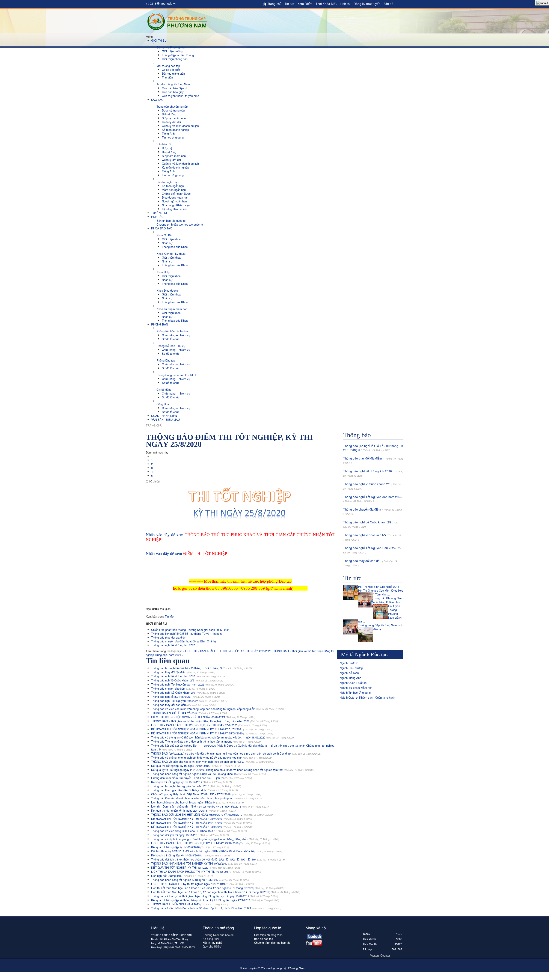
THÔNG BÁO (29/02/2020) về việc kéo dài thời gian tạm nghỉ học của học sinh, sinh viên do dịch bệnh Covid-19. (236, 753)
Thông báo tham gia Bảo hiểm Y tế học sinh (194, 790)
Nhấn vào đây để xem (186, 553)
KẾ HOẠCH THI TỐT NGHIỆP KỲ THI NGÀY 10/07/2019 (201, 819)
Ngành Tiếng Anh (350, 678)
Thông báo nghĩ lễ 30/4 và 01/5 (185, 697)
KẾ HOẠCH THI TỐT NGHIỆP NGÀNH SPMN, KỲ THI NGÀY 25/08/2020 (212, 733)
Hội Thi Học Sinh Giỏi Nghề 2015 (378, 587)
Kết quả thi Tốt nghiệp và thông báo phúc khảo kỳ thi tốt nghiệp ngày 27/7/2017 (215, 900)
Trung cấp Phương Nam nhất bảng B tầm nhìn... (388, 600)
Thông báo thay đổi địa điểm (168, 637)
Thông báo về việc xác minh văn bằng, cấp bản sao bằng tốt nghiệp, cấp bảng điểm (217, 709)
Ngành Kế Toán (349, 673)
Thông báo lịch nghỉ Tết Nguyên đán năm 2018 (196, 786)
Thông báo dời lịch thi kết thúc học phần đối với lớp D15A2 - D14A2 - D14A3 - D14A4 (218, 859)
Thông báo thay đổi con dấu (183, 705)
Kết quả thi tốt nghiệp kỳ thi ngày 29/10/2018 (194, 810)
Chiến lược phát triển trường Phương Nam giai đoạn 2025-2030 (190, 630)
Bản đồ (388, 4)
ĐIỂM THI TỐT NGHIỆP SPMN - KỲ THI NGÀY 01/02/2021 (203, 717)
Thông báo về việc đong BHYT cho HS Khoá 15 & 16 (199, 831)
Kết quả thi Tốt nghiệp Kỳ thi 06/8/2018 (190, 847)
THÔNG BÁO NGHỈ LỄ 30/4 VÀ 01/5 (189, 713)
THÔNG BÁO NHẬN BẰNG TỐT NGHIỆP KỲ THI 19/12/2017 (204, 863)
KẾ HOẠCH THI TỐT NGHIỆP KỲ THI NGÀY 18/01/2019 (202, 827)
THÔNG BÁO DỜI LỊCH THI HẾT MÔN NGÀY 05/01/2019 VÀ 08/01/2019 (212, 814)
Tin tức (289, 4)
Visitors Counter (380, 955)
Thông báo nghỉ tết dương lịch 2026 (173, 645)
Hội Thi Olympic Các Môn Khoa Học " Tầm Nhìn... (380, 592)
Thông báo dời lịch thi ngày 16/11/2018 (190, 835)
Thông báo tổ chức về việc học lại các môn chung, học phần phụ (206, 798)
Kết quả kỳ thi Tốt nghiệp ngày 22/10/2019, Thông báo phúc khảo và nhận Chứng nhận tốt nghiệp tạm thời (232, 770)
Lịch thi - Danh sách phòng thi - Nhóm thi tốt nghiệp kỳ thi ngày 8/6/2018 (210, 806)
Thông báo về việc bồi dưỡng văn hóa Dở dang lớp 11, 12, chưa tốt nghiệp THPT (216, 908)
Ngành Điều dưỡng (351, 668)
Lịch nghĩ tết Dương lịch (182, 876)
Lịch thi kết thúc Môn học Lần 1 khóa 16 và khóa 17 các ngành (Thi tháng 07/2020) (217, 888)
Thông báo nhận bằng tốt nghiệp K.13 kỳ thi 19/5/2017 (200, 880)
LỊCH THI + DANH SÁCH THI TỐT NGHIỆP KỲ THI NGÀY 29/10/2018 (210, 843)
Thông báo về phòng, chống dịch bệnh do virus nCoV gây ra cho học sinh (211, 757)
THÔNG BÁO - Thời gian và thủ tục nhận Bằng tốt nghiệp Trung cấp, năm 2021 (215, 721)
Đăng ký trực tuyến (367, 4)
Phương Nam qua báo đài (218, 935)
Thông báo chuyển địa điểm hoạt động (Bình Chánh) (183, 641)
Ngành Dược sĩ (349, 663)
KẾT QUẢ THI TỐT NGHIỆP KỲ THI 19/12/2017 (196, 867)
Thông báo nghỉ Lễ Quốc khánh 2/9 (188, 692)
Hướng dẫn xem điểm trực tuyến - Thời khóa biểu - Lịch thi (201, 778)
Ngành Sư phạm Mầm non (356, 688)
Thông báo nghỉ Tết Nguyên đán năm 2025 (192, 684)
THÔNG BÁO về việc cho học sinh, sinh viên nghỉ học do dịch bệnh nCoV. (212, 762)
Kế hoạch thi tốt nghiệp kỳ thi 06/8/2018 (190, 855)
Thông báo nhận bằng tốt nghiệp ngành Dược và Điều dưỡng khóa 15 (209, 774)
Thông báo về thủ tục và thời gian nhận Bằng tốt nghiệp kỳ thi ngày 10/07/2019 (214, 896)
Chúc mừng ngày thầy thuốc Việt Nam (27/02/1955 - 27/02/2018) (206, 794)
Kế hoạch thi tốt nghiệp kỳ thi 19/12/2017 (191, 782)
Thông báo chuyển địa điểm (183, 688)
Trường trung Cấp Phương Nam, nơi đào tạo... (380, 627)
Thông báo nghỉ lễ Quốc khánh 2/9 (187, 680)
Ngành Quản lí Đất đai (353, 683)
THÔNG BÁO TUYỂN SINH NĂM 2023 (189, 904)
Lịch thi (345, 4)
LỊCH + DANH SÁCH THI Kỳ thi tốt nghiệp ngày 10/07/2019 (202, 884)
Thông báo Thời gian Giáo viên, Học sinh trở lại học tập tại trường (206, 741)
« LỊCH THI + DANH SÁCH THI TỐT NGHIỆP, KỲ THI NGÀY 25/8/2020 (227, 651)
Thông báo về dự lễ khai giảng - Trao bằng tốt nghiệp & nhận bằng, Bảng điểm (215, 839)
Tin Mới (169, 616)
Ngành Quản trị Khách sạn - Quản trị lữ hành (367, 697)
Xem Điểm (304, 4)
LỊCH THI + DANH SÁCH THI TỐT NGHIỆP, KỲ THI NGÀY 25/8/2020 (209, 725)
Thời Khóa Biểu (326, 4)
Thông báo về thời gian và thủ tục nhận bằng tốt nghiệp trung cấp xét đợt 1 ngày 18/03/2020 (222, 737)
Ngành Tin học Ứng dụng (355, 692)
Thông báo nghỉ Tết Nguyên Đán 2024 (189, 701)
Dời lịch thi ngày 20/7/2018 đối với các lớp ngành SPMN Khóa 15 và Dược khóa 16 (216, 851)
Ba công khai (211, 939)
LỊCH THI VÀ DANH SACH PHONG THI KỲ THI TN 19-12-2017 (206, 872)
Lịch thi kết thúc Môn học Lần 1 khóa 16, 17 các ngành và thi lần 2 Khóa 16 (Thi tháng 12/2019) (225, 892)
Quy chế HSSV (212, 946)
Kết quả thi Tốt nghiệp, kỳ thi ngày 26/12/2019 (195, 766)
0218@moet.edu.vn (163, 3)
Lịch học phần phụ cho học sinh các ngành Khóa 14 (197, 802)
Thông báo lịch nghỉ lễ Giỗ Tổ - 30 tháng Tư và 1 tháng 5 (186, 633)
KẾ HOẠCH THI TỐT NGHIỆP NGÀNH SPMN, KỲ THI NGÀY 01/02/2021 (211, 729)
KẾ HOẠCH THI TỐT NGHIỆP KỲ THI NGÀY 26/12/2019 (201, 823)
